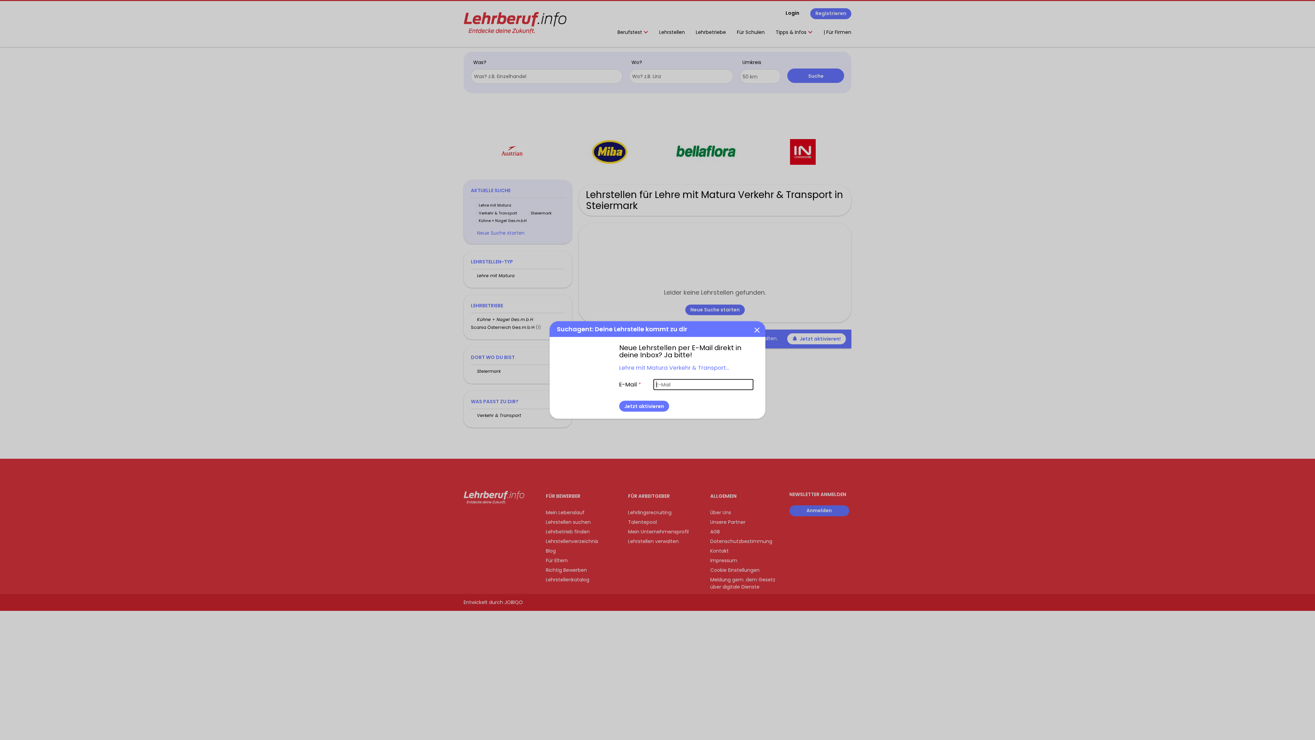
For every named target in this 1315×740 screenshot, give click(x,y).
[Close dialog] (756, 329)
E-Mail (630, 384)
